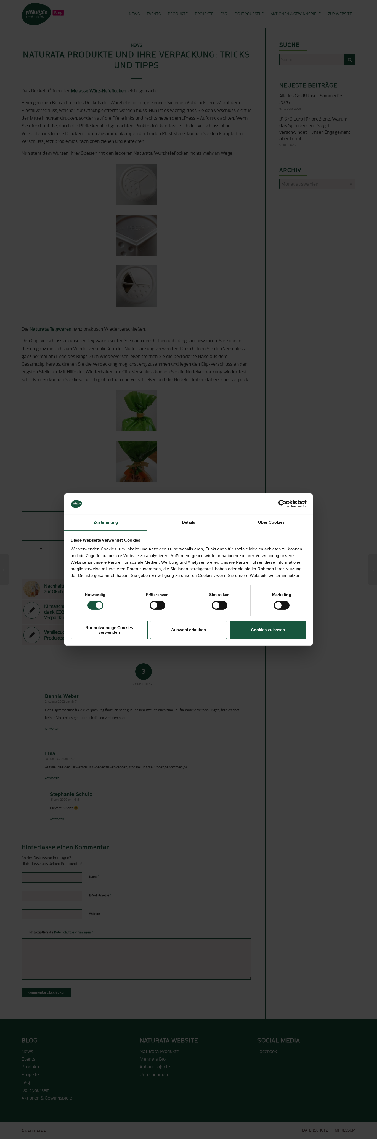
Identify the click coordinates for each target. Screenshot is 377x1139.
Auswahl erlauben (188, 629)
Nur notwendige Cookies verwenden (109, 630)
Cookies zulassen (268, 629)
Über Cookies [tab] (271, 522)
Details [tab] (188, 522)
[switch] (157, 605)
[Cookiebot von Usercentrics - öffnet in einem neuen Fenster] (282, 504)
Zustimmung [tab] (106, 522)
